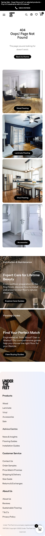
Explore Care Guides (14, 301)
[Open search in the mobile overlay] (26, 15)
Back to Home (22, 56)
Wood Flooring (22, 108)
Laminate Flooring (22, 153)
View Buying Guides (14, 354)
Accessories (23, 242)
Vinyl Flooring (22, 198)
